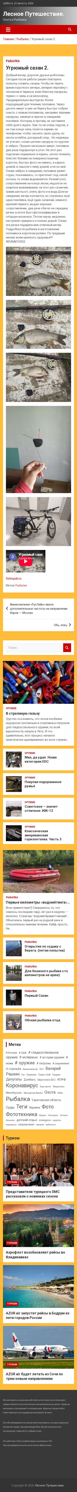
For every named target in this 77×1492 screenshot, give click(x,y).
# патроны (44, 1063)
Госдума (56, 1074)
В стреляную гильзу (23, 713)
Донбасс (30, 1079)
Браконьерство (30, 1069)
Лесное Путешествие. (33, 13)
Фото (48, 1107)
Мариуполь (58, 1086)
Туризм (13, 1138)
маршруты (11, 1124)
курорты (57, 1120)
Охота (50, 1092)
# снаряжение (61, 1063)
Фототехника (21, 1114)
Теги (21, 1107)
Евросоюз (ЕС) (46, 1079)
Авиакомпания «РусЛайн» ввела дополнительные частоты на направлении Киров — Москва (38, 609)
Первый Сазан (36, 996)
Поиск (67, 647)
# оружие (25, 1062)
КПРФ (61, 1079)
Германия (31, 1074)
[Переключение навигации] (8, 29)
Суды (10, 1107)
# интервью (28, 1057)
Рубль (60, 1093)
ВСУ (41, 1069)
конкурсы (45, 1120)
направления (26, 1124)
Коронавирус (22, 1085)
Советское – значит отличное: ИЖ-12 (41, 808)
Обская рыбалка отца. (43, 1020)
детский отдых (27, 1120)
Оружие (11, 708)
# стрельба (13, 1068)
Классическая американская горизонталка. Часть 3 (43, 835)
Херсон (42, 1115)
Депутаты (14, 1079)
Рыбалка (13, 61)
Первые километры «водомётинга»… (38, 902)
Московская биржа (33, 1093)
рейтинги (51, 1124)
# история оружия (51, 1057)
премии (40, 1124)
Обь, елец (60, 625)
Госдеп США (44, 1074)
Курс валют (45, 1086)
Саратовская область (46, 1100)
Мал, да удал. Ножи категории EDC (41, 759)
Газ (23, 1074)
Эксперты (53, 1115)
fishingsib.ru (13, 578)
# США (22, 1052)
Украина (34, 1107)
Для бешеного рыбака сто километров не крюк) (46, 973)
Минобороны (14, 1092)
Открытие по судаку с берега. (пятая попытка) (45, 948)
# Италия (11, 1052)
